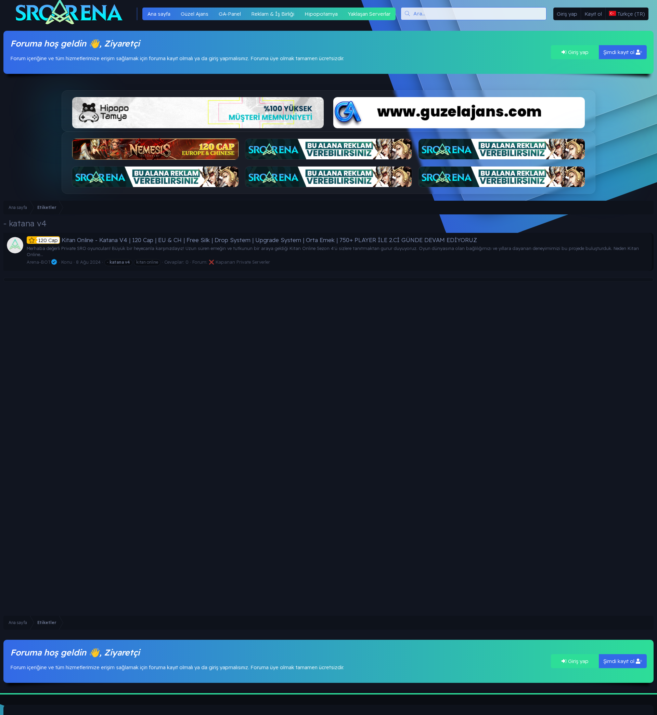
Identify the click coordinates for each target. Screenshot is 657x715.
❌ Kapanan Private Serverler (239, 262)
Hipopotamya (321, 14)
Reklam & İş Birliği (272, 14)
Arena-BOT (39, 262)
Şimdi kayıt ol (619, 52)
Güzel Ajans (194, 14)
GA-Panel (230, 14)
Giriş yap (578, 52)
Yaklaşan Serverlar (369, 14)
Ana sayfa (158, 14)
